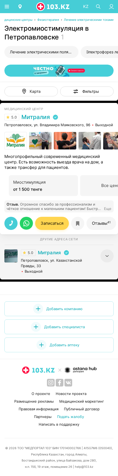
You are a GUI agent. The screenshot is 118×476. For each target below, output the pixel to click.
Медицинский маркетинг (81, 401)
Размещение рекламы (34, 401)
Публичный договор (82, 409)
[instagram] (51, 382)
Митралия (35, 117)
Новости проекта (71, 393)
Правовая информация (38, 409)
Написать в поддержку (59, 424)
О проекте (41, 393)
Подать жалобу (70, 416)
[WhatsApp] (26, 223)
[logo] (53, 6)
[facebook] (59, 382)
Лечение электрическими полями (42, 52)
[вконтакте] (68, 382)
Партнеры (43, 416)
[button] (87, 91)
